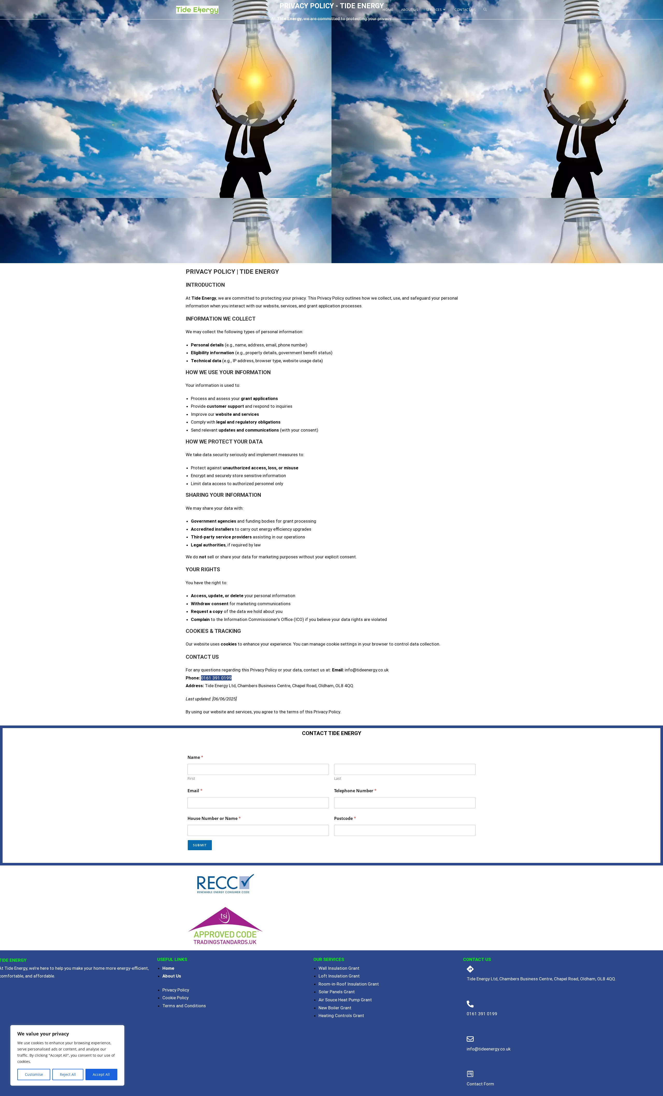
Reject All (68, 1074)
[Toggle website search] (485, 9)
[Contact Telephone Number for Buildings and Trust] (470, 969)
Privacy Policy (175, 990)
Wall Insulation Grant (339, 968)
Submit (200, 845)
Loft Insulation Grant (339, 976)
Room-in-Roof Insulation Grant (349, 984)
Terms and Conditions (184, 1005)
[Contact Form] (470, 1073)
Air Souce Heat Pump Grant (345, 999)
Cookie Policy (175, 997)
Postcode (345, 818)
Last (337, 778)
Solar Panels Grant (337, 991)
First (191, 778)
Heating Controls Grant (341, 1015)
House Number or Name (214, 818)
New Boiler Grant (335, 1007)
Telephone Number (355, 790)
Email (195, 790)
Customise (34, 1074)
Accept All (101, 1074)
